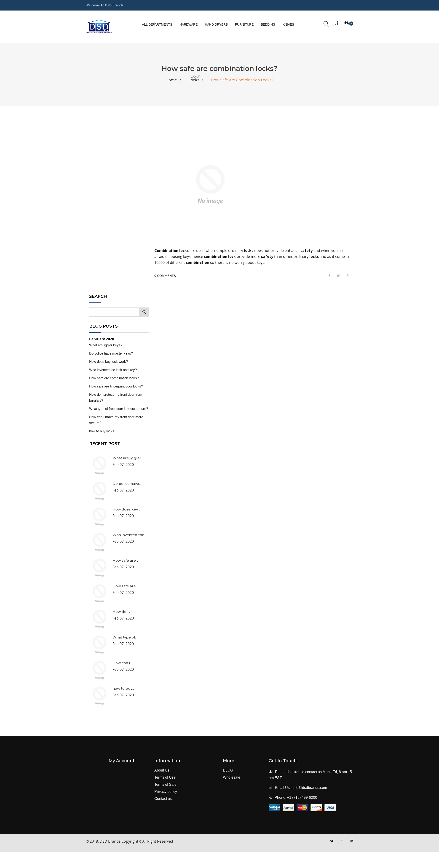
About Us (161, 770)
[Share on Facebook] (329, 276)
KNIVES (288, 24)
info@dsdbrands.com (309, 788)
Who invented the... (129, 535)
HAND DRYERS (216, 24)
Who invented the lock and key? (113, 370)
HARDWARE (188, 24)
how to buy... (123, 688)
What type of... (124, 637)
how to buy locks (101, 431)
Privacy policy (165, 791)
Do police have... (126, 483)
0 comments (165, 276)
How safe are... (125, 560)
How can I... (122, 663)
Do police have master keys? (111, 353)
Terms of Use (165, 777)
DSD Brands (110, 841)
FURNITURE (244, 24)
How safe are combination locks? (114, 378)
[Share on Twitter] (338, 276)
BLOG (228, 770)
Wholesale (231, 777)
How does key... (126, 509)
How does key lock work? (108, 361)
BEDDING (268, 24)
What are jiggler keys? (105, 345)
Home (171, 80)
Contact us (163, 799)
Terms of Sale (165, 784)
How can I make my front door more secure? (116, 420)
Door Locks (194, 78)
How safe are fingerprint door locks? (116, 386)
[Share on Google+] (348, 276)
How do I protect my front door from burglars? (115, 397)
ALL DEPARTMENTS (157, 24)
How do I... (121, 611)
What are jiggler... (127, 458)
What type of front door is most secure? (118, 409)
